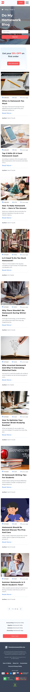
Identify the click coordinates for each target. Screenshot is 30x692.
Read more (6, 113)
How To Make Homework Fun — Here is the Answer (14, 207)
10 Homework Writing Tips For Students (14, 476)
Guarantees (23, 663)
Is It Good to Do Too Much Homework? (14, 259)
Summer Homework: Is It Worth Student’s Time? (13, 583)
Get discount (13, 63)
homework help (15, 622)
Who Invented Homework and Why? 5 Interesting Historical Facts (14, 367)
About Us (15, 663)
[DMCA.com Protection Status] (15, 685)
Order (21, 2)
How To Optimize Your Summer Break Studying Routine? (13, 422)
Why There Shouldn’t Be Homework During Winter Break (14, 312)
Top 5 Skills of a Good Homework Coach (12, 154)
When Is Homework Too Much (13, 102)
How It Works (7, 663)
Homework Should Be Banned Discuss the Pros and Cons (14, 529)
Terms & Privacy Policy (15, 666)
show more (15, 636)
